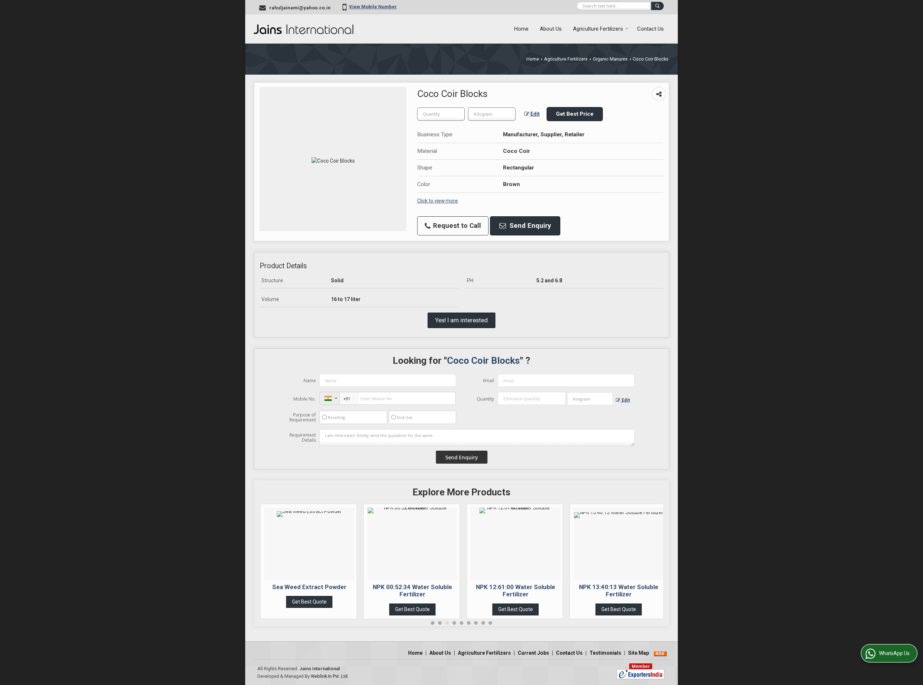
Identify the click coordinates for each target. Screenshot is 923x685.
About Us (551, 29)
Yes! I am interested (461, 320)
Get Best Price (574, 114)
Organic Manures (610, 59)
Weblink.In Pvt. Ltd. (330, 676)
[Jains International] (303, 29)
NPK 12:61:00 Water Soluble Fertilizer (515, 590)
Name (310, 380)
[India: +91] (329, 398)
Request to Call (456, 226)
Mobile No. (304, 399)
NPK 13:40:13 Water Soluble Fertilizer (618, 590)
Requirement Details (303, 438)
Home (521, 29)
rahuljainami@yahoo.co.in (300, 7)
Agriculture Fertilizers (598, 29)
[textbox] (492, 114)
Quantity (485, 399)
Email (488, 380)
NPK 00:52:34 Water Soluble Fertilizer (412, 590)
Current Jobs (533, 653)
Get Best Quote (309, 602)
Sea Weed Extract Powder (309, 587)
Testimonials (605, 653)
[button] (373, 6)
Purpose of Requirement (303, 417)
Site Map (638, 653)
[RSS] (660, 653)
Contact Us (650, 29)
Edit (534, 114)
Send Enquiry (529, 226)
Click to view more (437, 201)
